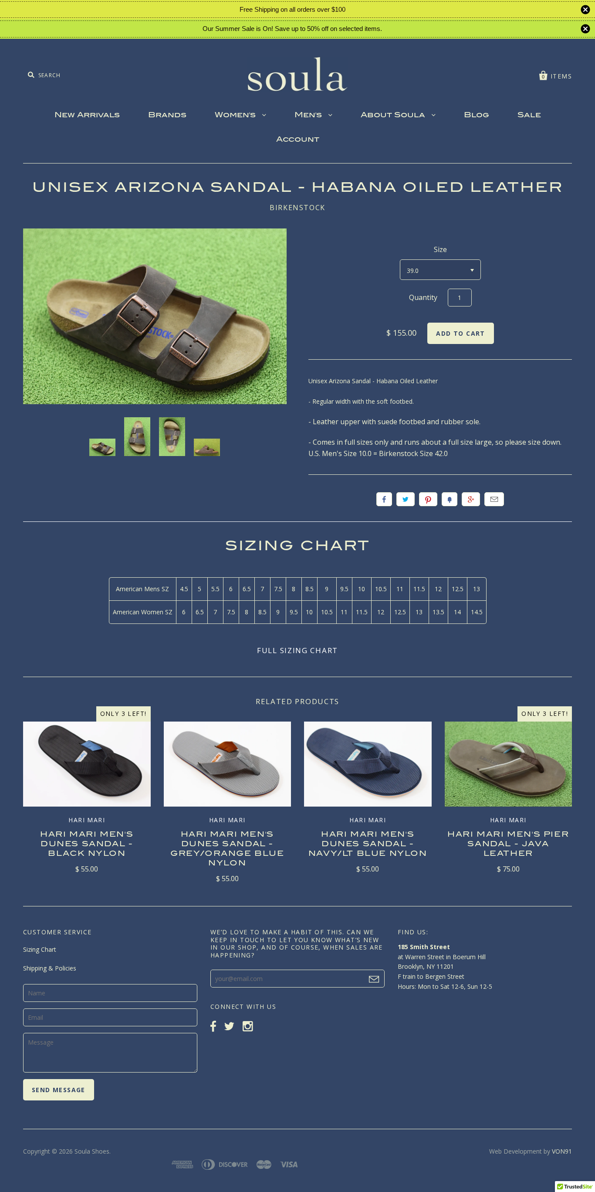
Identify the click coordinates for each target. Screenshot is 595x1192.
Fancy (449, 499)
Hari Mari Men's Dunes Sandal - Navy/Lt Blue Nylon (367, 844)
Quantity (423, 297)
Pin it (428, 499)
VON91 (562, 1151)
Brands (167, 115)
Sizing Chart (39, 949)
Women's (236, 115)
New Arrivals (87, 115)
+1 (471, 499)
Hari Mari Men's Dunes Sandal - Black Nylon (86, 844)
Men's (309, 115)
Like (384, 499)
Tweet (405, 499)
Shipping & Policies (49, 968)
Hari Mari (86, 820)
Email (494, 499)
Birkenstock (297, 207)
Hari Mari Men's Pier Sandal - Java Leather (508, 844)
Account (297, 139)
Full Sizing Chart (297, 650)
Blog (476, 115)
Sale (529, 115)
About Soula (394, 115)
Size (440, 249)
